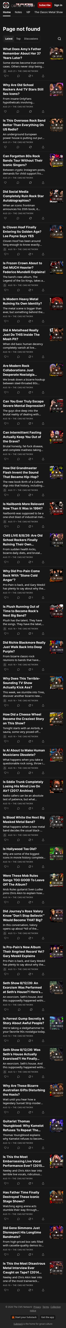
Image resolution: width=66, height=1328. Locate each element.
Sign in (58, 5)
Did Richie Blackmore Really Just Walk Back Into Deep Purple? (24, 647)
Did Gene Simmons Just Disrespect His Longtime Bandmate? (22, 1232)
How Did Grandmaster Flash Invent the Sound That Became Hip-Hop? (21, 472)
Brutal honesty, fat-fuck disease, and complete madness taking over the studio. (23, 448)
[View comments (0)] (18, 76)
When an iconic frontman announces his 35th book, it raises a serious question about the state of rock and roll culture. (23, 207)
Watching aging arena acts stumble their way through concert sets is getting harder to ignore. (23, 1208)
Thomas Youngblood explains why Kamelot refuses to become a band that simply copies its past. (23, 1136)
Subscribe (45, 5)
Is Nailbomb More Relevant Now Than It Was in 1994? (23, 506)
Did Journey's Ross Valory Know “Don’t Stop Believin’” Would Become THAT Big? (24, 915)
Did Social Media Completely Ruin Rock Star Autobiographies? (23, 196)
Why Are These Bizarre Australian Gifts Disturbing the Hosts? (24, 1090)
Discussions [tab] (31, 38)
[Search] (59, 38)
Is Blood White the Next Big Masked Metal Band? (24, 820)
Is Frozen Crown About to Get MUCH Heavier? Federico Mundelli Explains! (24, 267)
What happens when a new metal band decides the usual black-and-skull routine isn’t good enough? (24, 828)
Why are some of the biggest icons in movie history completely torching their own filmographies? (24, 855)
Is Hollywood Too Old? (20, 849)
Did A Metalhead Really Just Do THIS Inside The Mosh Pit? (21, 334)
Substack (18, 1323)
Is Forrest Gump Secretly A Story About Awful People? (23, 1021)
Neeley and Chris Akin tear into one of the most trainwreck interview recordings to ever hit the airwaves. (23, 1279)
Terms (46, 1306)
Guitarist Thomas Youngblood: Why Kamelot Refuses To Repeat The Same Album (23, 1125)
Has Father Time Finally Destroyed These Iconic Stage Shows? (21, 1197)
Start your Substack (25, 1317)
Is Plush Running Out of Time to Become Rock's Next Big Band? (21, 611)
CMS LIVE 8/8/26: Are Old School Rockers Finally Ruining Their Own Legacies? (23, 540)
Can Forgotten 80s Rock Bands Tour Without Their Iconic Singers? (23, 160)
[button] (7, 12)
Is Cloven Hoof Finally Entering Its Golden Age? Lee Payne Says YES (22, 231)
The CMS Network (28, 71)
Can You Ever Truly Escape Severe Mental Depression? (24, 403)
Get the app (47, 1317)
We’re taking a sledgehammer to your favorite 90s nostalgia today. (24, 1029)
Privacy (37, 1306)
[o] (56, 53)
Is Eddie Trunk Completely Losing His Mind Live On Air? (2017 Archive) (23, 786)
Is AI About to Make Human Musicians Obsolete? (24, 752)
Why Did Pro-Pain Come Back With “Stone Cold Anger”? (21, 575)
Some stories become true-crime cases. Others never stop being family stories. (23, 64)
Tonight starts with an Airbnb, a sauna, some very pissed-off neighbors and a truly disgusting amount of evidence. (23, 730)
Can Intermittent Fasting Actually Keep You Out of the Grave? (22, 437)
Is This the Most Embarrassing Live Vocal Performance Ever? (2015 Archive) (22, 1161)
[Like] (5, 111)
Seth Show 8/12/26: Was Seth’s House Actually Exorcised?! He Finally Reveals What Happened (22, 1054)
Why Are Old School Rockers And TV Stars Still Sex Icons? (23, 89)
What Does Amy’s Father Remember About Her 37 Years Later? (22, 53)
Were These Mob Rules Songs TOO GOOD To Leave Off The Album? (23, 880)
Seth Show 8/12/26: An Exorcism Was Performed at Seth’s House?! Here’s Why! (22, 987)
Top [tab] (18, 38)
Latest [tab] (9, 38)
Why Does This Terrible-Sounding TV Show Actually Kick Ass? (21, 683)
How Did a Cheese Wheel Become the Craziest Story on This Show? (23, 719)
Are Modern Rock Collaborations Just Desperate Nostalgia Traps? (18, 370)
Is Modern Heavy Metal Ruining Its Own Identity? (22, 301)
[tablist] (21, 38)
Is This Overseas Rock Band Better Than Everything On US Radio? (24, 125)
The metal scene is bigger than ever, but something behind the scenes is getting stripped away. (23, 310)
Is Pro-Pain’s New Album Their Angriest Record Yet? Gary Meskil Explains (23, 951)
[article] (33, 62)
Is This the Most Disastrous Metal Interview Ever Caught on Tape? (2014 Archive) (24, 1268)
